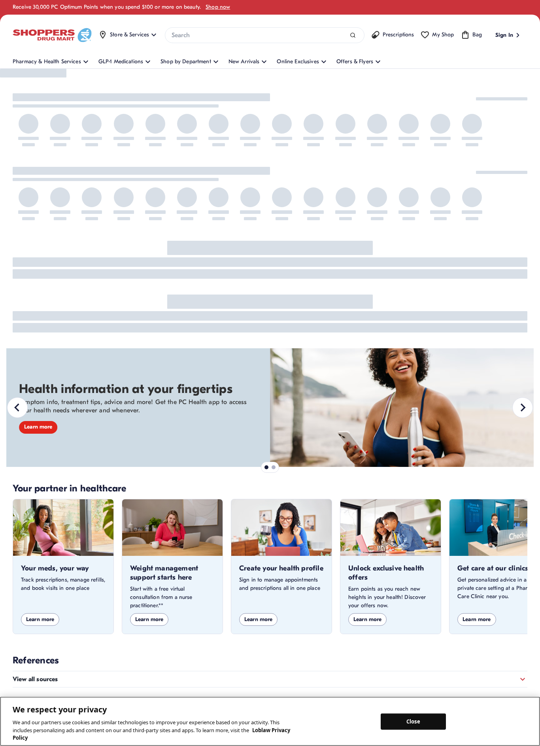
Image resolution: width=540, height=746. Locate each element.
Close (413, 721)
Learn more (38, 426)
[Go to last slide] (17, 407)
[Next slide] (522, 407)
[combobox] (264, 35)
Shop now (218, 7)
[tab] (266, 467)
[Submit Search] (353, 35)
